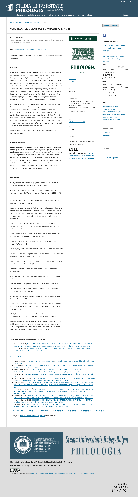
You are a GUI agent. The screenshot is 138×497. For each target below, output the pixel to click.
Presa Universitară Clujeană (112, 112)
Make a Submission (110, 25)
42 (95, 411)
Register (122, 2)
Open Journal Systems (110, 158)
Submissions (20, 15)
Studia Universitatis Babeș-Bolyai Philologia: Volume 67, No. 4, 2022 (66, 346)
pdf (73, 81)
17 (41, 411)
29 (66, 411)
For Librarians (106, 139)
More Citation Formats (78, 111)
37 (84, 411)
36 (82, 411)
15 (36, 411)
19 (45, 411)
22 (51, 411)
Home (12, 22)
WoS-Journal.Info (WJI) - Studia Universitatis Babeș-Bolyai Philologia (113, 59)
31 (71, 411)
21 (49, 411)
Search (127, 15)
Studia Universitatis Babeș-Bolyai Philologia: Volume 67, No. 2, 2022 (38, 402)
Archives (81, 15)
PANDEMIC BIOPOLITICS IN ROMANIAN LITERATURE (46, 348)
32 (73, 411)
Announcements (68, 15)
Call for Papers (53, 15)
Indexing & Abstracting (36, 15)
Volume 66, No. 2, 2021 (31, 22)
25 (58, 411)
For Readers (106, 132)
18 (43, 411)
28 (64, 411)
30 (69, 411)
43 (97, 411)
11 (28, 411)
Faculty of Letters (108, 109)
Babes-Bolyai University (110, 106)
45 (101, 411)
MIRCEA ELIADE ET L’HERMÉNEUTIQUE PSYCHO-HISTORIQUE (46, 365)
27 (62, 411)
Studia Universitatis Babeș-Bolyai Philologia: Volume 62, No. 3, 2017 (68, 398)
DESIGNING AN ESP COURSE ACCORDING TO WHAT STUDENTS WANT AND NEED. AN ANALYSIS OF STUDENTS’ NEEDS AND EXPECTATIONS (54, 390)
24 (56, 411)
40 (90, 411)
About (89, 15)
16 (38, 411)
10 (26, 411)
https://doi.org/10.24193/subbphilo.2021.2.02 (30, 49)
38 (86, 411)
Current (9, 15)
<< (10, 411)
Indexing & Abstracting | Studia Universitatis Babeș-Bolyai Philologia (114, 48)
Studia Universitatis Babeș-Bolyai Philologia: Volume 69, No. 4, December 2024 (53, 372)
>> (107, 411)
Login (130, 2)
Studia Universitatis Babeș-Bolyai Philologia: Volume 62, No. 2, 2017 (43, 380)
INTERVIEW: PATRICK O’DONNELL (41, 361)
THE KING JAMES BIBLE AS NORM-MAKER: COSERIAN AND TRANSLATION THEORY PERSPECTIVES (59, 404)
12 (30, 411)
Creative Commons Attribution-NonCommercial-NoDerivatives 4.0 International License (81, 155)
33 (75, 411)
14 (34, 411)
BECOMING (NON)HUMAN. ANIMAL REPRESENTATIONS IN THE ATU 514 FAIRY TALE (62, 400)
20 (47, 411)
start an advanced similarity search (32, 416)
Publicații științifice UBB (111, 120)
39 (88, 411)
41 (92, 411)
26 (60, 411)
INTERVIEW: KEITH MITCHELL (37, 374)
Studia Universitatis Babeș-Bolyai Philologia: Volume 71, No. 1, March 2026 (41, 406)
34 (77, 411)
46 (103, 411)
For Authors (106, 136)
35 (79, 411)
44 (99, 411)
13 (32, 411)
